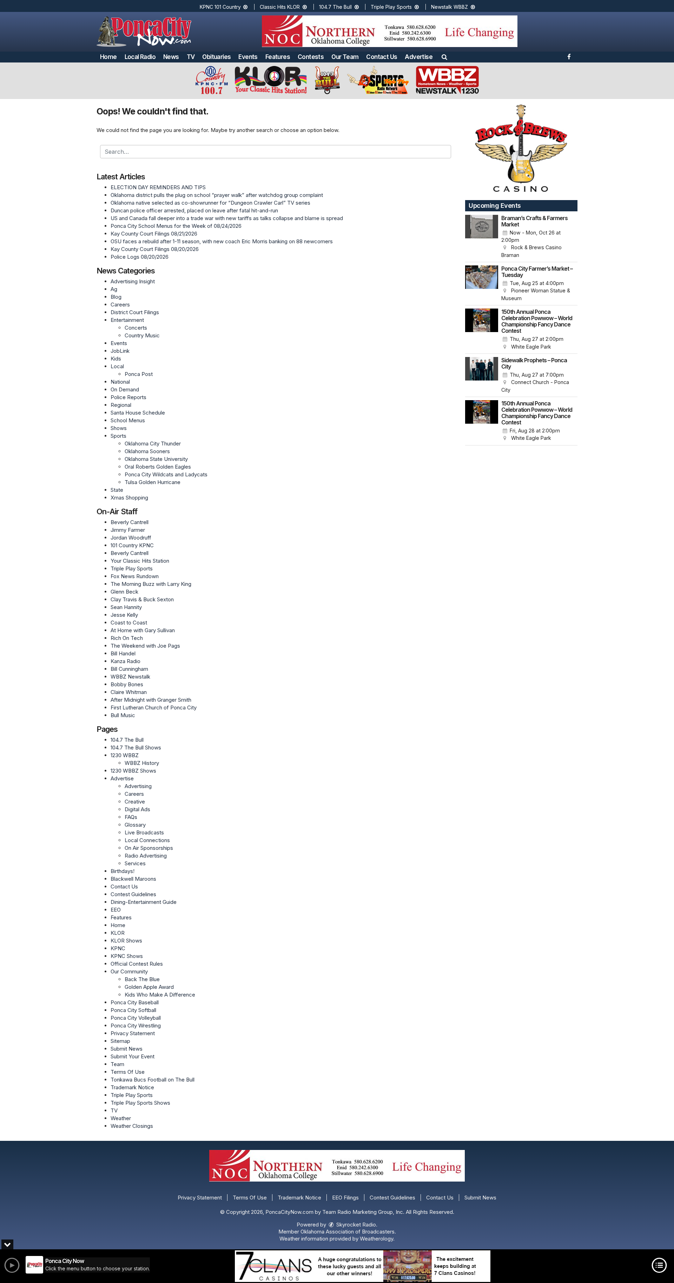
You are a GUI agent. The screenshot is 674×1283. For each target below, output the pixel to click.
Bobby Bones (127, 684)
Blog (116, 296)
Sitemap (120, 1041)
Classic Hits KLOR (280, 7)
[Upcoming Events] (481, 237)
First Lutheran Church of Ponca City (154, 707)
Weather (121, 1118)
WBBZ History (142, 763)
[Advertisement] (389, 31)
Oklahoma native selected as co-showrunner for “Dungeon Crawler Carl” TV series (210, 202)
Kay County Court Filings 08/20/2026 (155, 249)
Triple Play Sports (392, 7)
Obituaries (216, 56)
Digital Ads (137, 809)
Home (108, 56)
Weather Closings (132, 1126)
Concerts (136, 327)
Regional (121, 405)
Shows (119, 428)
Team (117, 1064)
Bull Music (123, 715)
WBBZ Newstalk (130, 676)
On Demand (125, 389)
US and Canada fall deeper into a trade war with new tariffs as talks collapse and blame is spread (227, 218)
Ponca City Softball (133, 1010)
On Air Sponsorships (149, 848)
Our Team (344, 56)
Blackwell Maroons (133, 878)
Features (277, 56)
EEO (116, 909)
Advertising (138, 786)
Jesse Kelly (124, 614)
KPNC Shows (127, 956)
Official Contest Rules (137, 963)
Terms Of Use (128, 1072)
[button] (444, 56)
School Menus (128, 420)
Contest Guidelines (133, 894)
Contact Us (381, 56)
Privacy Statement (133, 1033)
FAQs (131, 817)
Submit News (127, 1048)
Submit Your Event (132, 1056)
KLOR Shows (126, 940)
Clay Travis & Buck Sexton (142, 599)
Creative (135, 801)
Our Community (129, 971)
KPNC (118, 948)
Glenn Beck (124, 591)
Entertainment (127, 320)
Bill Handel (123, 653)
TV (191, 56)
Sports (118, 435)
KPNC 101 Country (221, 7)
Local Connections (147, 840)
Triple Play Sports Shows (140, 1102)
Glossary (135, 824)
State (117, 490)
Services (135, 863)
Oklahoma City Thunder (153, 443)
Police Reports (128, 397)
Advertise (418, 56)
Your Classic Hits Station (140, 560)
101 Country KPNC (132, 545)
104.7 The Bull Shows (136, 747)
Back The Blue (142, 979)
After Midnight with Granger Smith (151, 699)
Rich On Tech (127, 638)
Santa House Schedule (138, 412)
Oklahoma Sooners (147, 451)
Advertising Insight (133, 281)
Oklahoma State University (156, 459)
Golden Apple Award (149, 987)
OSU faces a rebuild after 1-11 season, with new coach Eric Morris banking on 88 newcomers (222, 241)
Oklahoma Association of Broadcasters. (348, 1231)
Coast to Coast (129, 622)
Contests (311, 56)
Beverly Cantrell (129, 522)
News (171, 56)
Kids (116, 358)
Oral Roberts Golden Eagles (158, 466)
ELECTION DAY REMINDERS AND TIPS (158, 187)
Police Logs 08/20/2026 (139, 256)
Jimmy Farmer (128, 530)
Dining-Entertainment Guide (144, 902)
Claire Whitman (129, 692)
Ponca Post (139, 374)
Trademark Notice (132, 1087)
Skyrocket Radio (355, 1224)
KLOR (118, 933)
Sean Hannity (126, 607)
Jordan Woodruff (131, 537)
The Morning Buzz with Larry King (151, 584)
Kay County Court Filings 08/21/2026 (154, 233)
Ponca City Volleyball (136, 1017)
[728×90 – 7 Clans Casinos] (362, 1266)
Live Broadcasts (144, 832)
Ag (114, 289)
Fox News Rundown (135, 576)
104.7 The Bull (336, 7)
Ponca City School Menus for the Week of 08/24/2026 (176, 226)
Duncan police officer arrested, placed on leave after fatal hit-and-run (194, 210)
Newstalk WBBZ (450, 7)
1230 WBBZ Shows (133, 770)
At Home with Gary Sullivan (143, 630)
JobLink (120, 351)
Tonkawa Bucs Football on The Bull (152, 1079)
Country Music (142, 335)
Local (117, 366)
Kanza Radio (125, 661)
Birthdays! (122, 871)
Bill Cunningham (129, 669)
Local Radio (140, 56)
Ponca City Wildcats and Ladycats (166, 474)
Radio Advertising (146, 855)
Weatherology (376, 1238)
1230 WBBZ (125, 755)
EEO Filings (345, 1197)
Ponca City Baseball (135, 1002)
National (120, 381)
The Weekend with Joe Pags (145, 645)
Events (247, 56)
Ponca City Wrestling (136, 1025)
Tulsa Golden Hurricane (152, 482)
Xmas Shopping (129, 497)
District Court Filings (135, 312)
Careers (120, 304)
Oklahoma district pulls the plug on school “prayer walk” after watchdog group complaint (217, 195)
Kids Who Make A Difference (160, 994)
